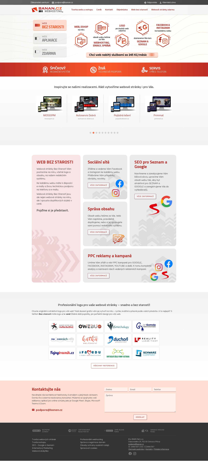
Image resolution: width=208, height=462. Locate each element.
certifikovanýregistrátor (84, 431)
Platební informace (161, 449)
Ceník (99, 9)
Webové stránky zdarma (162, 9)
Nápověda (152, 2)
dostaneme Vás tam (142, 41)
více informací (98, 185)
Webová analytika (40, 451)
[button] (90, 133)
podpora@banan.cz (64, 2)
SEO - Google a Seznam (43, 445)
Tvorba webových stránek (44, 439)
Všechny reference (104, 366)
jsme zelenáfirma (119, 431)
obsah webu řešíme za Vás (101, 41)
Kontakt (109, 9)
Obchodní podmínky (136, 449)
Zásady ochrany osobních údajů (94, 445)
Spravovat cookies (88, 448)
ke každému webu (163, 27)
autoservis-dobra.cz (86, 119)
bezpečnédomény (46, 431)
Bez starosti (53, 26)
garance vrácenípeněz (157, 431)
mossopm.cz (49, 119)
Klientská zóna (169, 2)
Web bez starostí (139, 9)
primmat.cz (158, 119)
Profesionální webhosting (91, 439)
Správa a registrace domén (92, 442)
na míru (81, 28)
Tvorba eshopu (39, 442)
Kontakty (149, 449)
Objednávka (122, 9)
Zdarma (49, 52)
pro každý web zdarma (122, 27)
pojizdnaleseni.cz (122, 119)
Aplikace (49, 39)
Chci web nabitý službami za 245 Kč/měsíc (118, 55)
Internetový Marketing (42, 448)
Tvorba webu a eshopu (82, 9)
